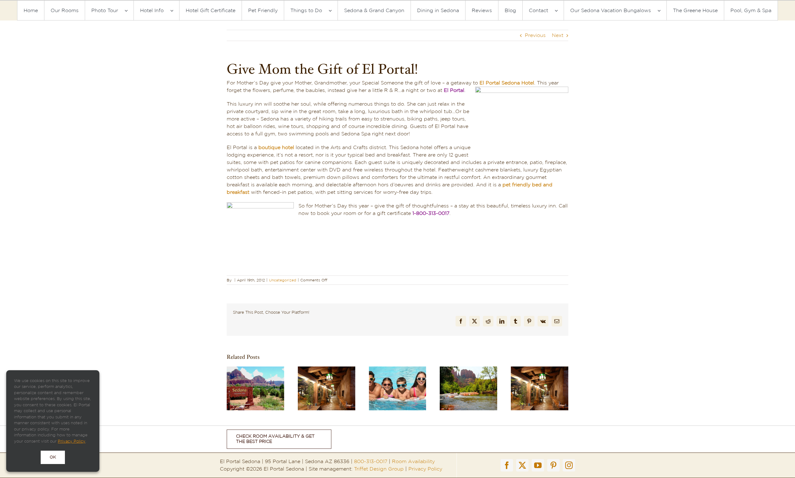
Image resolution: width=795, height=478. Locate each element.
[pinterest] (553, 465)
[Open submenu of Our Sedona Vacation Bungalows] (662, 10)
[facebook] (507, 465)
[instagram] (569, 465)
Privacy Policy (425, 469)
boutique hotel (276, 147)
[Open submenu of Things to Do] (333, 10)
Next (557, 35)
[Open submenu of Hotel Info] (174, 10)
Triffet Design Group (379, 469)
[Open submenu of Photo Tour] (129, 10)
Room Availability (413, 461)
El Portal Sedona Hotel (506, 82)
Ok (53, 457)
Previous (535, 35)
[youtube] (538, 465)
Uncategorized (282, 280)
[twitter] (522, 465)
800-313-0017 (370, 461)
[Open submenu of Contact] (559, 10)
